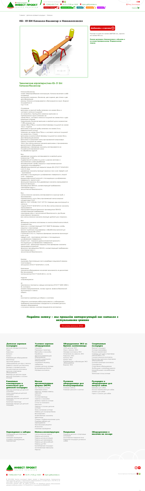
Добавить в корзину (101, 28)
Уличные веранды (41, 396)
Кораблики (39, 353)
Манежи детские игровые (44, 366)
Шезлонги (38, 404)
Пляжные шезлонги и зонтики (73, 389)
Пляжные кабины (69, 387)
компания (90, 7)
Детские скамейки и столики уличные (16, 377)
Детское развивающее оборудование (43, 356)
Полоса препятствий (99, 352)
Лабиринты (39, 364)
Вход (129, 4)
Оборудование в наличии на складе (102, 433)
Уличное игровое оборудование (44, 345)
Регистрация (136, 4)
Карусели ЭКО (68, 355)
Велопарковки (40, 413)
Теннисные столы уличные (101, 373)
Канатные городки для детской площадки (17, 404)
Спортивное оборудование (102, 366)
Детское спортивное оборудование (13, 371)
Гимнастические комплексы (16, 369)
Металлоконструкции (47, 432)
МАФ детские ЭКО (70, 348)
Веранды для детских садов (16, 374)
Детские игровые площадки (36, 15)
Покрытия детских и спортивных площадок (74, 434)
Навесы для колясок (42, 436)
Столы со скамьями (42, 402)
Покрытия (69, 432)
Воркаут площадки (99, 348)
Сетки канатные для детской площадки (16, 393)
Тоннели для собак (98, 391)
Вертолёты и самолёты (43, 352)
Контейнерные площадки (44, 445)
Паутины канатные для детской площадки (17, 390)
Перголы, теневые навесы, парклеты (44, 392)
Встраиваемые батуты (43, 368)
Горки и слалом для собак (101, 393)
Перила (37, 449)
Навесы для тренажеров (43, 440)
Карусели (9, 352)
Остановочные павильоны (44, 447)
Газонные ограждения (43, 428)
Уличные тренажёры (99, 350)
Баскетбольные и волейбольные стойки (103, 370)
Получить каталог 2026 (72, 326)
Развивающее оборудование (16, 357)
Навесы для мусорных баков (45, 411)
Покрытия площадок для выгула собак (74, 440)
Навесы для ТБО (40, 443)
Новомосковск (22, 3)
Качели (8, 355)
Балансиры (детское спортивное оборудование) (104, 359)
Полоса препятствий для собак (103, 389)
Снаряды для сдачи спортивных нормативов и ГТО (103, 354)
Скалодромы (96, 364)
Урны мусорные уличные (44, 409)
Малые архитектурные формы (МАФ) (44, 383)
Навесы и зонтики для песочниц (17, 365)
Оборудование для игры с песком (18, 363)
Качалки (50, 15)
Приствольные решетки (43, 424)
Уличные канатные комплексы (103, 362)
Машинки (38, 348)
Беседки (38, 395)
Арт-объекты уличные (42, 387)
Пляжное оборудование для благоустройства (73, 383)
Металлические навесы (43, 434)
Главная (22, 15)
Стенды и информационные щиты (47, 419)
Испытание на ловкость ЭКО (73, 353)
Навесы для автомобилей (44, 442)
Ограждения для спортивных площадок (16, 434)
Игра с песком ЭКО (70, 350)
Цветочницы (39, 417)
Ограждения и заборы (18, 432)
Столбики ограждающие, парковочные (15, 440)
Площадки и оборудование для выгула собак (102, 383)
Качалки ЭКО (68, 357)
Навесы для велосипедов (44, 438)
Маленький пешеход (42, 362)
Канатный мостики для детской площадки (17, 399)
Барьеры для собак (99, 387)
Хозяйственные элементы (44, 415)
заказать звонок (66, 7)
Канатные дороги (12, 396)
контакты (101, 7)
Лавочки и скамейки (42, 398)
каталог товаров (49, 7)
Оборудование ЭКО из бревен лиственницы (75, 345)
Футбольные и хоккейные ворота (103, 368)
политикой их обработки (42, 485)
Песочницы (10, 359)
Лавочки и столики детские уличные (44, 407)
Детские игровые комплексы (16, 348)
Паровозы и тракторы (42, 350)
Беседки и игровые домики (16, 367)
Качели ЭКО (67, 359)
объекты (80, 7)
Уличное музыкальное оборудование (43, 359)
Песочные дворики (13, 361)
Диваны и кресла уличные (44, 400)
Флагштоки (39, 426)
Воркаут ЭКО (68, 365)
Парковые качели (41, 389)
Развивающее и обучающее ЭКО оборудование (75, 362)
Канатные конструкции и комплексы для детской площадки (16, 384)
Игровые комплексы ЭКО (72, 352)
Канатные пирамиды (13, 401)
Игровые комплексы (42, 370)
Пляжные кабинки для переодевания (42, 422)
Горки (8, 350)
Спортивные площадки (99, 345)
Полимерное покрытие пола (73, 437)
